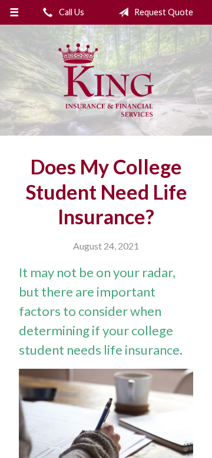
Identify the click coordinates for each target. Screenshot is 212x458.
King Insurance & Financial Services (106, 80)
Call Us (70, 12)
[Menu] (14, 12)
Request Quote (162, 12)
